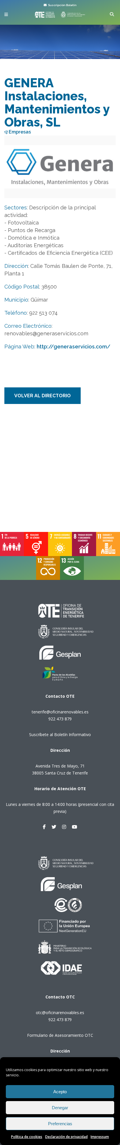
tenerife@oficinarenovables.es (60, 712)
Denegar (60, 1107)
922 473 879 (60, 719)
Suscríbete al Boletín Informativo (60, 734)
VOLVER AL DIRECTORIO (42, 395)
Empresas (20, 132)
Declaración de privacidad (66, 1136)
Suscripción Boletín (62, 5)
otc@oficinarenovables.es (60, 1012)
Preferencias (60, 1123)
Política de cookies (26, 1136)
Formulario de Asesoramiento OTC (60, 1035)
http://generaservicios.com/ (73, 346)
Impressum (100, 1136)
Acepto (60, 1091)
